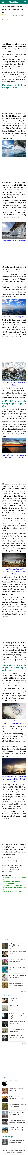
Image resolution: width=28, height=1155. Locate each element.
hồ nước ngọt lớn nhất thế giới (10, 869)
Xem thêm (23, 991)
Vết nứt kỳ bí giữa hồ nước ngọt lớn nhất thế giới (14, 888)
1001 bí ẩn (13, 19)
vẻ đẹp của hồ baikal (7, 871)
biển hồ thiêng (18, 865)
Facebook (22, 1150)
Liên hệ (16, 1150)
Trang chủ (5, 1150)
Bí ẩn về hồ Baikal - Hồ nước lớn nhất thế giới (14, 878)
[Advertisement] (14, 31)
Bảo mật (11, 1150)
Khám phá (6, 19)
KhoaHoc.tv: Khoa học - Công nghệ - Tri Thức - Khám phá (14, 1)
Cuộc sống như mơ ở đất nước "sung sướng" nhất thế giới (13, 882)
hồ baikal (10, 865)
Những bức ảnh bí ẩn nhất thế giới (12, 885)
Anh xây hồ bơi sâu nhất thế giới (12, 891)
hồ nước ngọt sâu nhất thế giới (10, 867)
